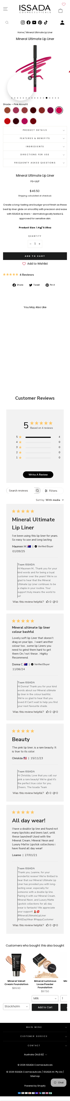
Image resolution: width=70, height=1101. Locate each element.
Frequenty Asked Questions (35, 162)
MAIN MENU (34, 1027)
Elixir (24, 110)
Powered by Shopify (35, 1085)
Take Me (7, 121)
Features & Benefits (35, 138)
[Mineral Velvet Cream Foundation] (16, 965)
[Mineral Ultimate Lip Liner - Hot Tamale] (19, 359)
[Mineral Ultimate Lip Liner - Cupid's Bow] (11, 359)
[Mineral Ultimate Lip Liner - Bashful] (7, 359)
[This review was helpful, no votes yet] (47, 602)
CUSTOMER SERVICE (34, 1036)
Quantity (35, 236)
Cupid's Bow (16, 110)
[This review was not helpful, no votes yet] (54, 602)
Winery (16, 121)
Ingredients (35, 146)
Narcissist (50, 110)
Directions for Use (35, 154)
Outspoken (24, 121)
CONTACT (34, 1045)
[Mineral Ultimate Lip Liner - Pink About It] (11, 362)
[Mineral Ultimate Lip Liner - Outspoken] (23, 362)
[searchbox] (20, 490)
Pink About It (59, 110)
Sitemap (35, 1076)
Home (21, 32)
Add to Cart (45, 1007)
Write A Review (38, 474)
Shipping (22, 195)
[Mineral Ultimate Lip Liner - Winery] (19, 362)
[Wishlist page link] (64, 4)
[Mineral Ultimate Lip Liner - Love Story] (23, 359)
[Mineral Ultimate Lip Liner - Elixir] (15, 359)
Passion (33, 121)
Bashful (7, 110)
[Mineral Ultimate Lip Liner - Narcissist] (7, 362)
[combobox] (50, 500)
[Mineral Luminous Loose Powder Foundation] (45, 965)
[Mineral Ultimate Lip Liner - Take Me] (15, 362)
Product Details (35, 130)
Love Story (41, 110)
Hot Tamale (33, 110)
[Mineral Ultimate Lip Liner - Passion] (15, 365)
